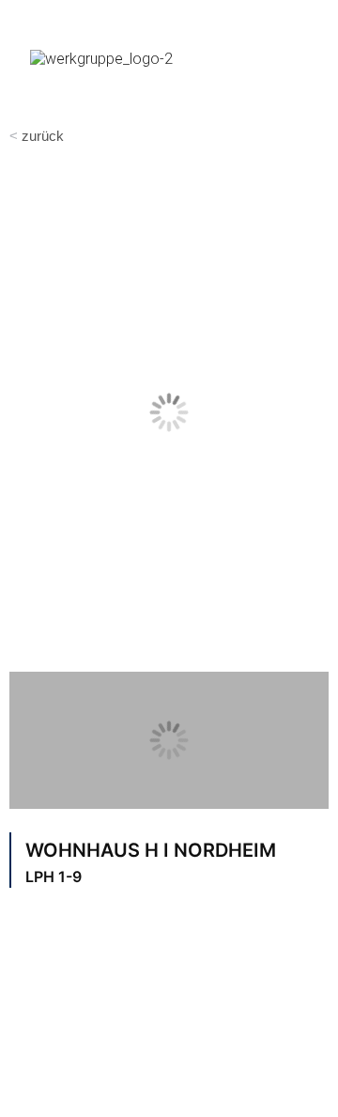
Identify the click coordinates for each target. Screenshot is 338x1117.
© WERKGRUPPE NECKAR (125, 1042)
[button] (306, 55)
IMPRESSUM (74, 1086)
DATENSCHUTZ (215, 1086)
